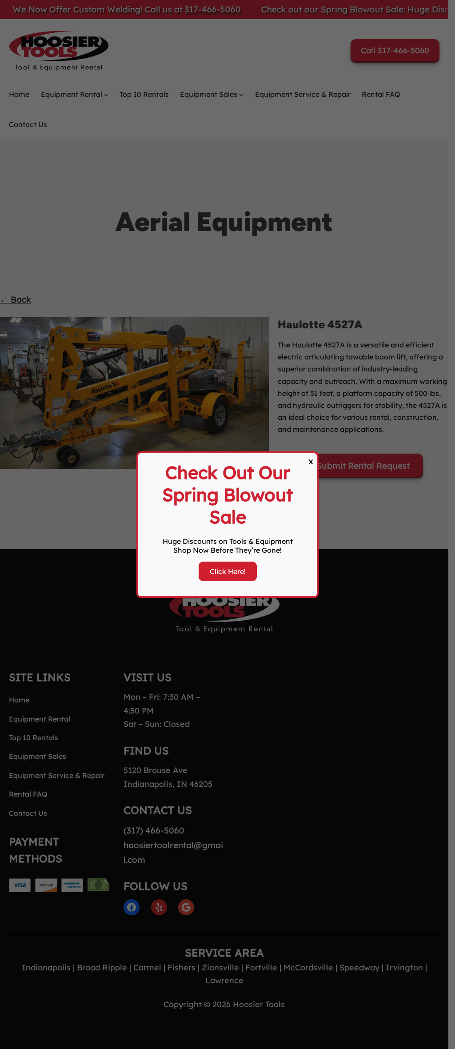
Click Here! (228, 571)
